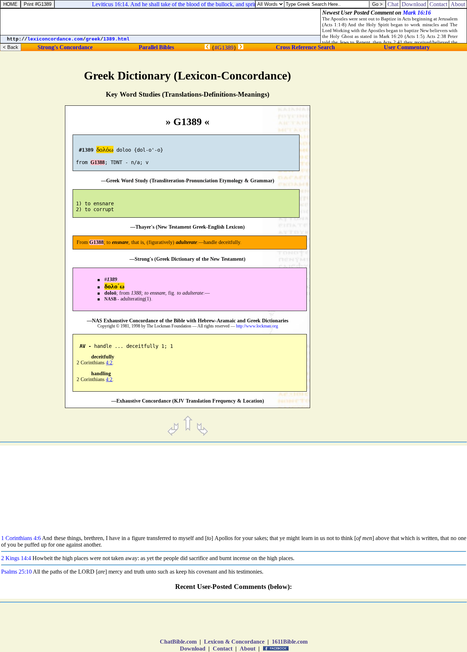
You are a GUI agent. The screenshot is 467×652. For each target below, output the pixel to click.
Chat (393, 4)
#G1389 (224, 47)
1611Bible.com (289, 642)
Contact (222, 648)
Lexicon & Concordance (234, 642)
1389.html (116, 39)
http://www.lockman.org (257, 326)
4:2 (109, 362)
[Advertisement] (421, 308)
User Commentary (407, 47)
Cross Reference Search (305, 47)
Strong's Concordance (65, 47)
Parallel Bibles (156, 47)
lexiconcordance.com (55, 39)
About (247, 648)
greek (93, 39)
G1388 (97, 162)
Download (192, 648)
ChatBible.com (178, 642)
